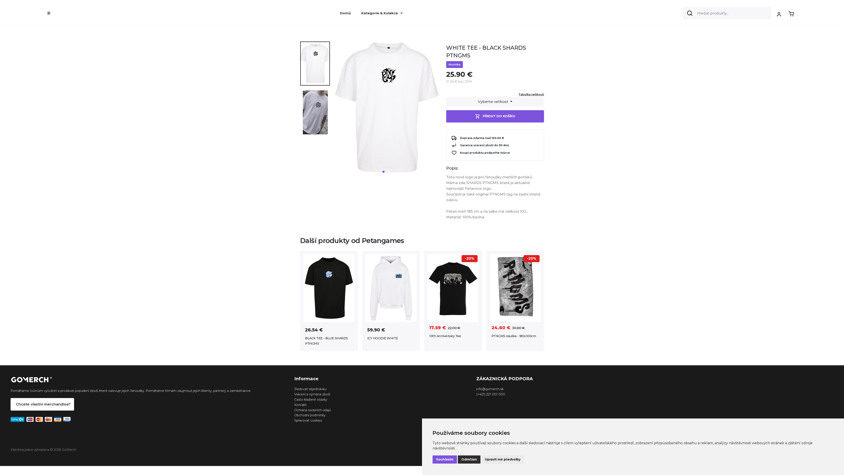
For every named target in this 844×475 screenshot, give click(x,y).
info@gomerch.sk (490, 389)
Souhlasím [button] (444, 459)
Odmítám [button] (469, 459)
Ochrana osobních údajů (312, 410)
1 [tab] (383, 171)
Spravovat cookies (308, 420)
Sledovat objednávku (310, 389)
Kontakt (300, 405)
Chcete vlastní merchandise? (43, 404)
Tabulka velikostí (531, 94)
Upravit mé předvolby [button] (502, 459)
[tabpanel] (386, 109)
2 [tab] (387, 171)
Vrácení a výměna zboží (312, 394)
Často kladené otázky (310, 400)
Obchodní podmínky (310, 415)
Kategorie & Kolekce (380, 13)
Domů (345, 13)
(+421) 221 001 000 (490, 394)
